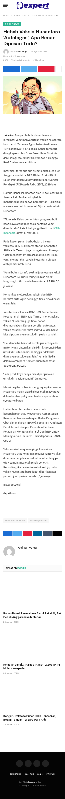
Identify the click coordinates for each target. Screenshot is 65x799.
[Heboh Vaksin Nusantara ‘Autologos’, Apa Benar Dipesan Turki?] (32, 95)
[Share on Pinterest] (46, 69)
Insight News (12, 24)
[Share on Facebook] (11, 69)
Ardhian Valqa (20, 51)
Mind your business (15, 520)
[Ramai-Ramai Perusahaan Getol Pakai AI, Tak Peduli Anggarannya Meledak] (32, 592)
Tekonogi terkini (38, 520)
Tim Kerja (16, 774)
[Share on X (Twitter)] (29, 69)
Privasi (50, 774)
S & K (40, 774)
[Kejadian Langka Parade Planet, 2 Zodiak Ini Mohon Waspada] (32, 644)
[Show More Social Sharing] (58, 69)
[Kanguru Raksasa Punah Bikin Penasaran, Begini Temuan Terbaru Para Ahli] (32, 695)
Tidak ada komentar (21, 60)
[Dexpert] (32, 5)
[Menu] (5, 5)
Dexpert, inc (34, 782)
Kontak (29, 774)
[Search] (61, 5)
